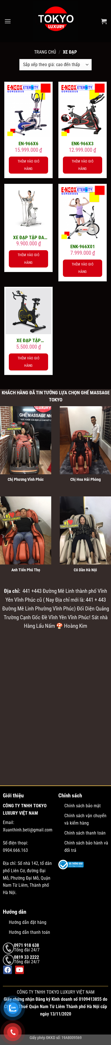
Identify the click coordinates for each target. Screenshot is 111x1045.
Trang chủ (45, 52)
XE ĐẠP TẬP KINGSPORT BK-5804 (28, 341)
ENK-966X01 (82, 246)
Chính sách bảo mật (82, 805)
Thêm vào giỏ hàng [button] (28, 165)
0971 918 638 (26, 945)
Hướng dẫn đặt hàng (27, 922)
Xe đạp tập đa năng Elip (28, 238)
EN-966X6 (28, 143)
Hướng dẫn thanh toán (29, 932)
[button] (7, 21)
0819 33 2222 (26, 957)
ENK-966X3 (82, 143)
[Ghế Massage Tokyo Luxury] (55, 21)
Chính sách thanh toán (85, 833)
